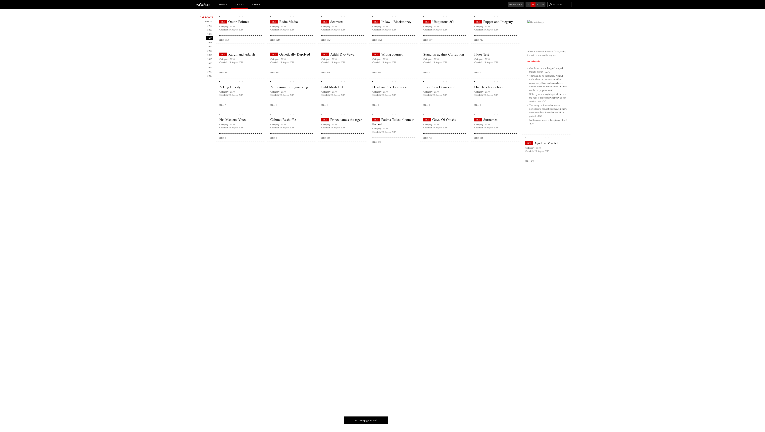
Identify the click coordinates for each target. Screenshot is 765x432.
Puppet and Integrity (498, 22)
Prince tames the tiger (346, 119)
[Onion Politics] (240, 16)
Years (239, 4)
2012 (209, 46)
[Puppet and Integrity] (495, 16)
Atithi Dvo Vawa (342, 54)
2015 (209, 59)
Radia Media (288, 22)
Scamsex (336, 22)
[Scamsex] (342, 16)
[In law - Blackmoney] (393, 16)
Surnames (490, 119)
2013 (209, 50)
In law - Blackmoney (396, 22)
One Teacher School (488, 87)
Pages (256, 4)
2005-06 (208, 21)
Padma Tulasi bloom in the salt (393, 121)
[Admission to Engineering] (291, 81)
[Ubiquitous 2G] (444, 16)
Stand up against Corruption (443, 54)
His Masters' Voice (232, 119)
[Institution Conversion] (444, 81)
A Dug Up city (230, 87)
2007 (209, 25)
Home (223, 4)
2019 (209, 71)
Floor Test (481, 54)
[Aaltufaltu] (203, 4)
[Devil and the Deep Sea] (393, 81)
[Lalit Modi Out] (342, 81)
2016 (209, 63)
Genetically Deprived (294, 54)
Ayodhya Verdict (546, 143)
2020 (209, 75)
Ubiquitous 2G (443, 22)
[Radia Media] (291, 16)
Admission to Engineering (289, 87)
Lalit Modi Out (332, 87)
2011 (209, 42)
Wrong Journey (392, 54)
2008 (209, 29)
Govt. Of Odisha (444, 119)
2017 (209, 67)
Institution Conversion (439, 87)
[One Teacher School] (495, 81)
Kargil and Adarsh (241, 54)
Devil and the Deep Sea (389, 87)
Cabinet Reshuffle (283, 119)
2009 (209, 33)
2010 (232, 26)
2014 (209, 54)
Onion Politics (238, 22)
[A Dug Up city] (240, 81)
